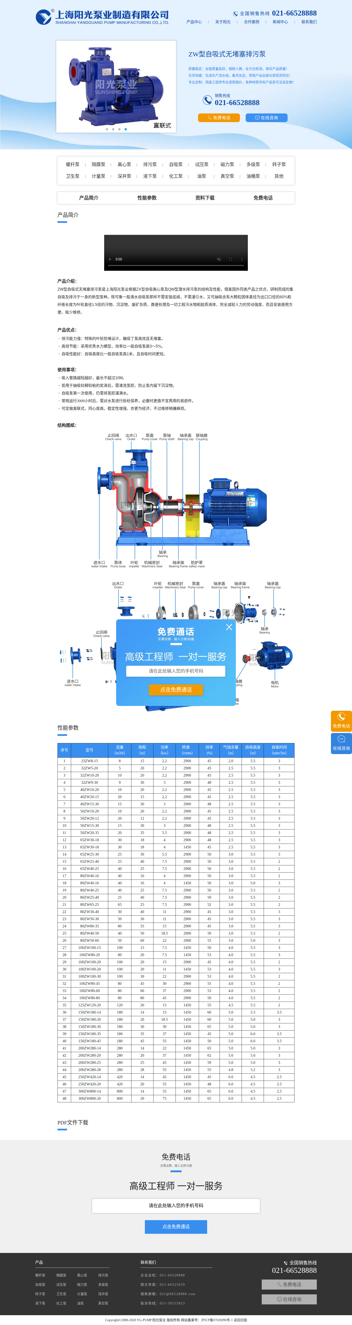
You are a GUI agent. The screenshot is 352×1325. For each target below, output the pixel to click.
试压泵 (202, 164)
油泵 (201, 176)
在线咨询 (269, 117)
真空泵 (227, 176)
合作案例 (251, 22)
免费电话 (221, 117)
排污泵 (150, 164)
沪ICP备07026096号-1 (217, 1320)
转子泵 (279, 164)
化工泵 (176, 176)
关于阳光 (223, 22)
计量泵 (98, 176)
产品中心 (194, 22)
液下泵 (150, 176)
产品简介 (88, 198)
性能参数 (147, 198)
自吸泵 (176, 164)
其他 (279, 176)
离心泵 (124, 164)
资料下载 (205, 198)
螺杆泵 (72, 164)
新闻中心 (280, 22)
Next (169, 83)
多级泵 (253, 164)
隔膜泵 (98, 164)
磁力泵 (227, 164)
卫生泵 (72, 176)
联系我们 (309, 22)
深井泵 (124, 176)
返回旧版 (240, 1320)
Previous (63, 83)
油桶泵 (253, 176)
